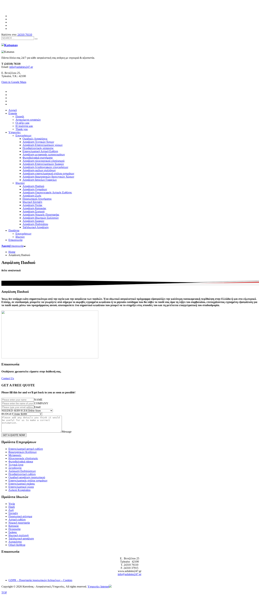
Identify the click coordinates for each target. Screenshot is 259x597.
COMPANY (41, 403)
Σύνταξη (13, 513)
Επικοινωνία (12, 245)
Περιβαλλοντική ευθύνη (22, 474)
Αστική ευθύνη (17, 519)
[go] (36, 38)
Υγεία (11, 503)
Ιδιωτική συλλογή (18, 535)
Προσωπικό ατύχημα (20, 516)
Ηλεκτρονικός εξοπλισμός (23, 458)
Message (67, 431)
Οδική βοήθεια (16, 544)
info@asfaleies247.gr (21, 66)
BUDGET (7, 413)
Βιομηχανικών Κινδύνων (22, 452)
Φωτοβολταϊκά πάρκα (20, 461)
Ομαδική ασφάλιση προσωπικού (26, 477)
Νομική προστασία (19, 522)
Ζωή (11, 510)
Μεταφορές (14, 455)
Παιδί (11, 506)
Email (37, 407)
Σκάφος (12, 532)
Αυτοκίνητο (15, 541)
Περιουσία (14, 529)
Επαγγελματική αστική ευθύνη (25, 448)
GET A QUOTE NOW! (14, 435)
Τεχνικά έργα (15, 464)
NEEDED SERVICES (14, 410)
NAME (38, 399)
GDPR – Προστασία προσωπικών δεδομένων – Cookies (40, 580)
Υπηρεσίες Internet (98, 586)
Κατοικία (13, 525)
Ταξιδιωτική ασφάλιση (21, 538)
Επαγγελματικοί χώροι (21, 486)
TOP (4, 592)
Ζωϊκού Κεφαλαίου (19, 490)
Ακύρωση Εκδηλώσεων (22, 471)
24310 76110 (24, 34)
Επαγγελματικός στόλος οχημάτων (27, 480)
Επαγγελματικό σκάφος (21, 483)
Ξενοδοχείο (14, 467)
